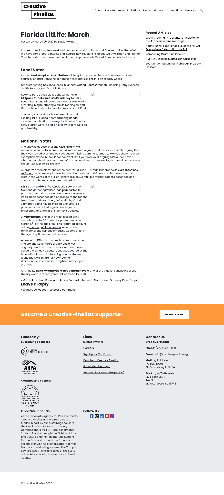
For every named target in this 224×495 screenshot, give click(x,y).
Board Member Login (96, 366)
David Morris (66, 42)
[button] (200, 9)
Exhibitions (133, 10)
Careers (88, 348)
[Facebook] (91, 416)
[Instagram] (97, 416)
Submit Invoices (93, 342)
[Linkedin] (102, 416)
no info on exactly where (106, 79)
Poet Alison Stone (32, 101)
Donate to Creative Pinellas (101, 360)
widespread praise (58, 190)
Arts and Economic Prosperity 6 (103, 372)
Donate (110, 10)
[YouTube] (107, 416)
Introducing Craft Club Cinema (165, 54)
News (120, 10)
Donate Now (174, 314)
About (98, 10)
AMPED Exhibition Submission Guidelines (171, 59)
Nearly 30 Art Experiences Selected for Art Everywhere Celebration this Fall (173, 47)
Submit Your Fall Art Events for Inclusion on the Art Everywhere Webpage (173, 39)
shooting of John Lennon (45, 227)
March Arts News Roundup (39, 280)
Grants (158, 10)
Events (147, 10)
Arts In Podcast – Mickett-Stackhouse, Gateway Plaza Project (100, 280)
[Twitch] (112, 416)
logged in (43, 290)
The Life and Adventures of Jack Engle (45, 244)
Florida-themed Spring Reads (58, 118)
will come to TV (69, 274)
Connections (174, 10)
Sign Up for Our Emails (97, 354)
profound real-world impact (59, 150)
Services (190, 10)
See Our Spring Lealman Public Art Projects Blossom (173, 65)
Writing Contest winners (92, 85)
